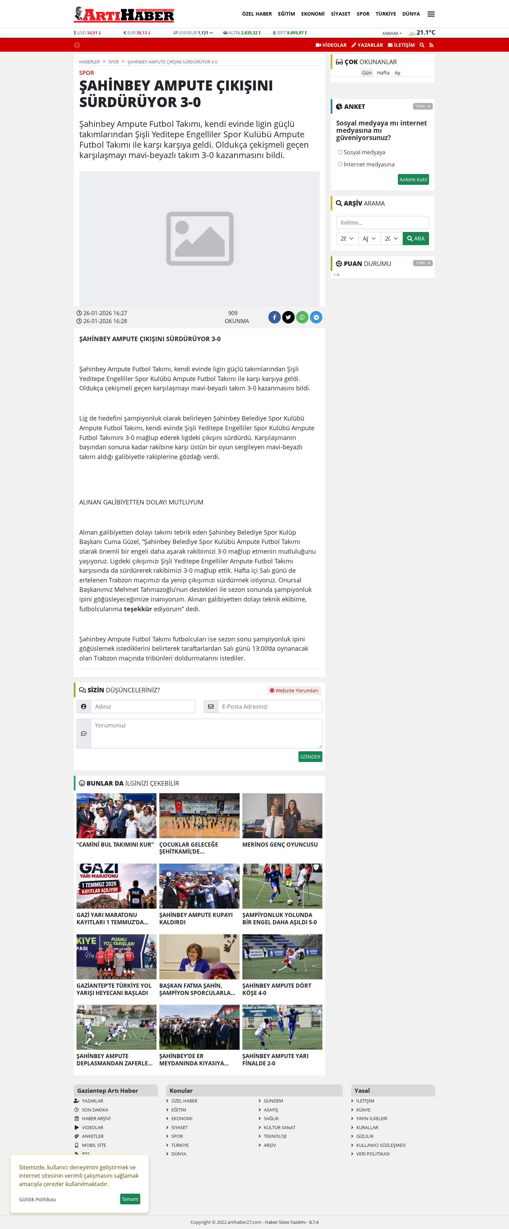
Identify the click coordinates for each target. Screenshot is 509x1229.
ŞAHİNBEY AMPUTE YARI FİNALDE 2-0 (275, 1060)
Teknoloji (275, 1136)
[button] (429, 13)
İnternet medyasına (368, 164)
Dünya (411, 13)
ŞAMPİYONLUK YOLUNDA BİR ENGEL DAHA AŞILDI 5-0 (279, 918)
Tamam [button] (130, 1199)
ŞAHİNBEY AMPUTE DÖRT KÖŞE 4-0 (276, 989)
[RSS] (431, 45)
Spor (363, 13)
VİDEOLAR (334, 45)
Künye (362, 1110)
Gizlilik (364, 1136)
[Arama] (422, 45)
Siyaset (340, 13)
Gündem (273, 1101)
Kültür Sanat (279, 1127)
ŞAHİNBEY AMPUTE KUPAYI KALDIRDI (196, 918)
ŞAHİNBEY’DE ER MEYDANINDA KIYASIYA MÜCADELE (191, 1060)
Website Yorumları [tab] (296, 690)
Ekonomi (313, 13)
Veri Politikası (372, 1154)
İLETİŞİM (404, 45)
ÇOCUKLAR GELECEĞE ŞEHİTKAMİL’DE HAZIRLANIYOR (188, 848)
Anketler (92, 1136)
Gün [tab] (367, 72)
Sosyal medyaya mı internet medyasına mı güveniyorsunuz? (381, 130)
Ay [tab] (397, 72)
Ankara (390, 33)
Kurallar (366, 1127)
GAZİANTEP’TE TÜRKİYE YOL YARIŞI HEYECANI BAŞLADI (114, 989)
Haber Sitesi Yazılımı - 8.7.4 (292, 1222)
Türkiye (386, 13)
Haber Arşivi (96, 1118)
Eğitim (286, 13)
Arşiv (269, 1145)
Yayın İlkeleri (371, 1118)
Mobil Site (93, 1145)
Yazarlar (92, 1101)
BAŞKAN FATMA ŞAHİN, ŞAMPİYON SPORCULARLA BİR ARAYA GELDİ (195, 989)
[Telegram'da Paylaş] (316, 317)
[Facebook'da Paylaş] (274, 317)
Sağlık (271, 1118)
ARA (419, 238)
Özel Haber (257, 13)
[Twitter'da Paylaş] (288, 317)
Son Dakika (94, 1110)
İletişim (364, 1101)
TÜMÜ (421, 106)
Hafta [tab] (383, 72)
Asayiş (270, 1110)
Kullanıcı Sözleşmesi (380, 1145)
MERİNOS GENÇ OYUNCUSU (280, 844)
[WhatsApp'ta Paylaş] (302, 317)
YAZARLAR (369, 45)
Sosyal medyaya (363, 152)
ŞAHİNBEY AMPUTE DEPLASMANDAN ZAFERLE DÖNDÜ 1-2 (112, 1060)
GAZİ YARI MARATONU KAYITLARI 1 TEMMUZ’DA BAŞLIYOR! (110, 918)
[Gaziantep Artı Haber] (124, 14)
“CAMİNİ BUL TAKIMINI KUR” (115, 844)
